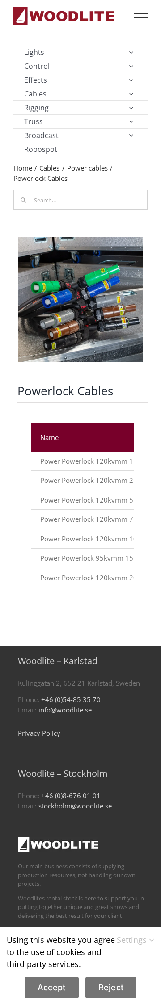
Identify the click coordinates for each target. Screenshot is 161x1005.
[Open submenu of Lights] (131, 52)
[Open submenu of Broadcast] (131, 135)
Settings (133, 939)
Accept (52, 987)
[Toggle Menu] (141, 17)
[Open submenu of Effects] (131, 80)
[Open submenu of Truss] (131, 121)
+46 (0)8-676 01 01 (71, 795)
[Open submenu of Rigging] (131, 107)
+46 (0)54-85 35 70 (71, 699)
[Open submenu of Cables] (131, 93)
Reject (111, 987)
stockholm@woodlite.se (75, 805)
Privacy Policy (39, 733)
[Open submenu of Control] (131, 66)
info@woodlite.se (65, 709)
